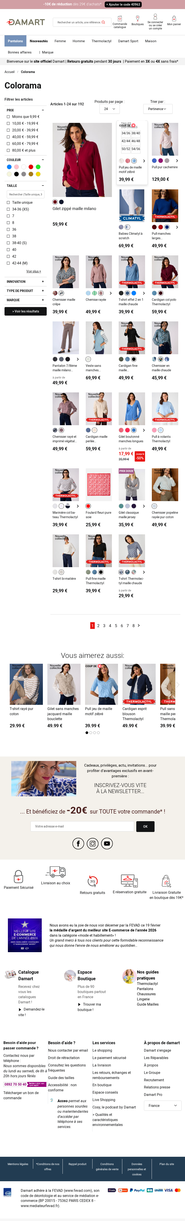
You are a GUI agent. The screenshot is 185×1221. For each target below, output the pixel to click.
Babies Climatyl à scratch (131, 235)
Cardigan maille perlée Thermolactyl (96, 438)
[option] (55, 201)
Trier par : (157, 101)
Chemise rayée (96, 299)
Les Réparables (156, 1057)
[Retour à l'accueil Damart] (26, 22)
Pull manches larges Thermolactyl (161, 235)
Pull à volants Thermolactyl (161, 438)
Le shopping (102, 1050)
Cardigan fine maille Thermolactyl (128, 367)
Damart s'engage (157, 1050)
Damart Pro (153, 1094)
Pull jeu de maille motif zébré (130, 169)
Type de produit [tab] (20, 291)
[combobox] (82, 22)
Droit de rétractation (64, 1057)
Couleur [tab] (14, 160)
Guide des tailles (61, 1077)
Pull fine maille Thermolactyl (96, 580)
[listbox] (59, 201)
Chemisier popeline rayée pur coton (165, 514)
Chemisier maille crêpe (64, 301)
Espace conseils (105, 1092)
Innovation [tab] (16, 281)
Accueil (9, 72)
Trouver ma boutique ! (89, 1007)
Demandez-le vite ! (31, 1012)
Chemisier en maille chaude (161, 367)
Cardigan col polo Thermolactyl (164, 301)
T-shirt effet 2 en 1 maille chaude (131, 301)
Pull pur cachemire (165, 167)
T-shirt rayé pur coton (21, 711)
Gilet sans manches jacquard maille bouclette (63, 713)
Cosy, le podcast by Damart (114, 1107)
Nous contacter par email (68, 1050)
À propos (151, 1065)
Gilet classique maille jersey (129, 514)
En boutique (101, 1084)
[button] (163, 1105)
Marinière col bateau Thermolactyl (65, 514)
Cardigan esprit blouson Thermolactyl (135, 713)
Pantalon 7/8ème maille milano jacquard (65, 367)
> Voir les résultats (25, 311)
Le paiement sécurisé (109, 1057)
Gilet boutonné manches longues (131, 438)
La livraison (101, 1065)
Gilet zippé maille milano (74, 208)
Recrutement (154, 1079)
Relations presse (157, 1087)
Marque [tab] (13, 300)
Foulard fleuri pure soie (98, 514)
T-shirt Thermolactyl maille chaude (131, 580)
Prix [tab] (10, 110)
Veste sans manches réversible (93, 367)
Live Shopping (103, 1099)
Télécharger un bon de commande (21, 1095)
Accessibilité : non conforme (62, 1087)
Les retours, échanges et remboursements (111, 1075)
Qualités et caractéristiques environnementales (107, 1119)
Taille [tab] (12, 186)
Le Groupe (152, 1072)
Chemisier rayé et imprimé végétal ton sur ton (64, 438)
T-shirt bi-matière (64, 578)
